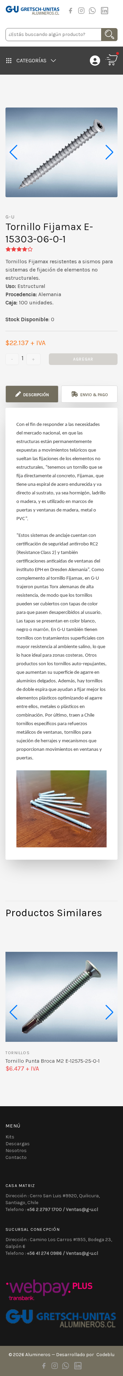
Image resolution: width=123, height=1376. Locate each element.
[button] (109, 152)
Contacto (16, 1157)
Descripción (35, 394)
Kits (9, 1137)
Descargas (17, 1144)
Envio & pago (93, 394)
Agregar (83, 359)
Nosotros (16, 1150)
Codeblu (105, 1355)
